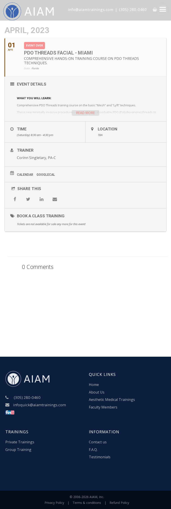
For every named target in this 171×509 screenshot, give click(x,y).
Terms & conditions (87, 503)
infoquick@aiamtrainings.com (39, 404)
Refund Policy (119, 503)
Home (94, 384)
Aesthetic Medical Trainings (112, 399)
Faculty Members (103, 407)
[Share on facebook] (14, 199)
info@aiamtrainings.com (90, 9)
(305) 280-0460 (133, 9)
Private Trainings (19, 442)
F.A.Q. (93, 449)
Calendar (25, 174)
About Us (96, 392)
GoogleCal (46, 174)
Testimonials (99, 457)
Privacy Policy (54, 503)
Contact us (98, 442)
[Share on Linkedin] (41, 199)
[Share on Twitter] (28, 199)
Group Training (18, 449)
